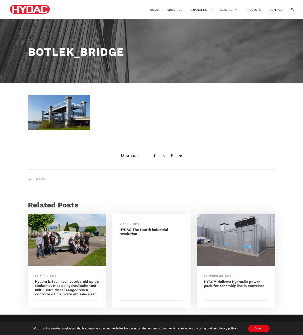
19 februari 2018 (217, 276)
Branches (199, 9)
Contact (277, 9)
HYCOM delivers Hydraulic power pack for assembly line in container (234, 284)
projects (253, 9)
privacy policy (227, 328)
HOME (154, 9)
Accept (258, 328)
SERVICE (226, 9)
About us (174, 9)
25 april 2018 (46, 276)
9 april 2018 (130, 224)
